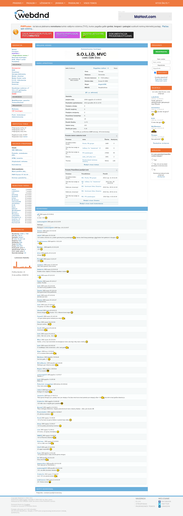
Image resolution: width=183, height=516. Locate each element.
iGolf (39, 447)
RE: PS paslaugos (88, 196)
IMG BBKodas (17, 150)
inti (13, 193)
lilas (39, 322)
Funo (39, 453)
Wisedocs (15, 214)
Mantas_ (40, 247)
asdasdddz (16, 215)
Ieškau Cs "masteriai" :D (92, 148)
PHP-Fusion (23, 499)
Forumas (15, 51)
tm (38, 457)
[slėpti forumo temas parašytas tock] (117, 136)
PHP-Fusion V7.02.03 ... (21, 174)
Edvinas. (40, 441)
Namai (14, 49)
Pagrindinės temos (145, 506)
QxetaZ (40, 407)
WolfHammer (16, 210)
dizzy (39, 424)
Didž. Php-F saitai (19, 59)
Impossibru (41, 463)
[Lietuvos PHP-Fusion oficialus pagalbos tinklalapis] (31, 20)
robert (39, 390)
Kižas (14, 198)
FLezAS (40, 259)
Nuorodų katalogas (19, 57)
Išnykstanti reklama (19, 161)
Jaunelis (40, 395)
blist (39, 253)
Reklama (15, 109)
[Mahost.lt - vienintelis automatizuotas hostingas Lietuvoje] (145, 16)
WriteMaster (41, 363)
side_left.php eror (89, 156)
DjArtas (14, 208)
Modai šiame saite (19, 78)
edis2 (39, 235)
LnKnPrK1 (15, 191)
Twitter (165, 504)
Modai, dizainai (18, 76)
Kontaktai (15, 61)
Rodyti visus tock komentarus (91, 203)
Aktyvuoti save (161, 81)
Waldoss (40, 357)
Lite (38, 429)
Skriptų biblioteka (19, 74)
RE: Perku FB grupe (89, 178)
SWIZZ (39, 435)
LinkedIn (165, 506)
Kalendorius (16, 164)
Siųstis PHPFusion (67, 35)
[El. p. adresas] (91, 92)
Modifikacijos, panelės (21, 100)
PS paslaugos (88, 153)
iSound (40, 310)
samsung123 (42, 221)
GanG (39, 328)
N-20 (13, 205)
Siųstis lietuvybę (93, 35)
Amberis (40, 269)
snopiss (40, 264)
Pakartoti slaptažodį (45, 384)
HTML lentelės (17, 158)
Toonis (39, 231)
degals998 (102, 84)
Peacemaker (42, 412)
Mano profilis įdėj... (19, 171)
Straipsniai (141, 504)
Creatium (27, 504)
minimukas (16, 203)
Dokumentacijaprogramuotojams (120, 35)
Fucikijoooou (42, 241)
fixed (39, 418)
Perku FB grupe (88, 143)
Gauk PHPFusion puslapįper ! (37, 35)
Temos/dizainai (18, 102)
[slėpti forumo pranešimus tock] (117, 170)
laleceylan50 (16, 201)
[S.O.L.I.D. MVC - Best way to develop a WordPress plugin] (91, 58)
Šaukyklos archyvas (161, 143)
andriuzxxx (41, 480)
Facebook (166, 501)
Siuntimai (15, 72)
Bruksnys (15, 200)
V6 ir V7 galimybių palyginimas (19, 91)
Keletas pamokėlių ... (20, 178)
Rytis (14, 207)
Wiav (39, 339)
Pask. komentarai (19, 115)
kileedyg (15, 194)
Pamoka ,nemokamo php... (19, 154)
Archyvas (161, 176)
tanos (25, 136)
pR (38, 214)
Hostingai (15, 82)
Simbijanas (16, 221)
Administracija (17, 117)
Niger (39, 351)
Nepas (39, 369)
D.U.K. (138, 501)
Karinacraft (16, 222)
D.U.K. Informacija (19, 80)
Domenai (15, 84)
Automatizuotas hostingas (91, 49)
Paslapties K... (17, 217)
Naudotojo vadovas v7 (20, 88)
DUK (13, 70)
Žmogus (154, 135)
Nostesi (14, 212)
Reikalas (15, 196)
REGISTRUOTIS (161, 52)
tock (39, 275)
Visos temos (90, 3)
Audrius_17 (16, 219)
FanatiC (40, 316)
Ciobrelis (40, 401)
